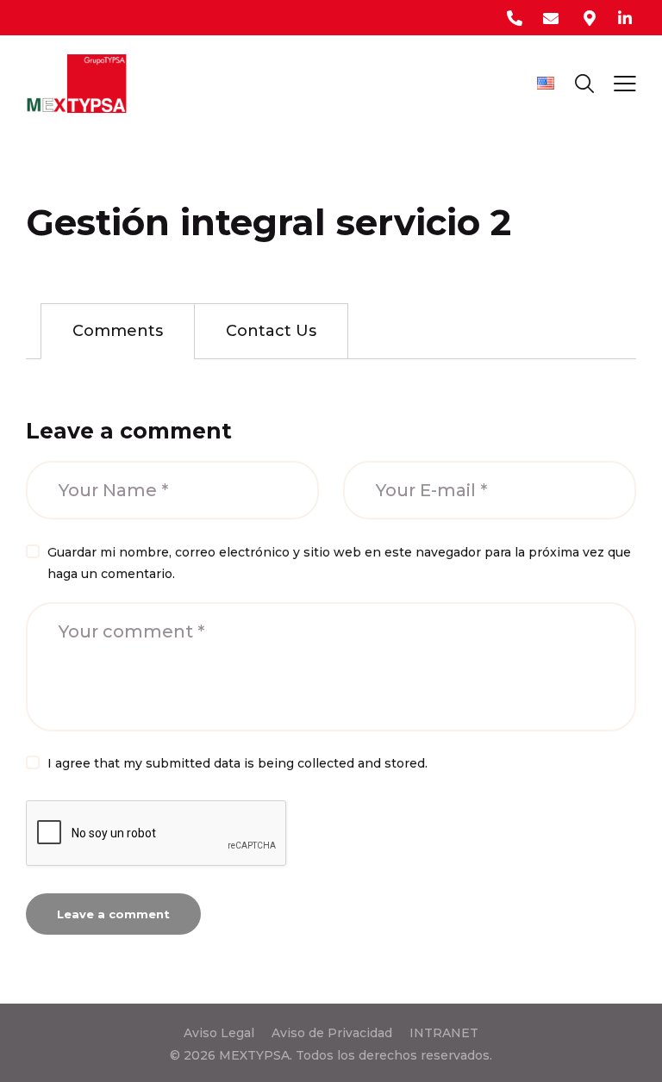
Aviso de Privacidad (332, 1033)
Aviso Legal (219, 1033)
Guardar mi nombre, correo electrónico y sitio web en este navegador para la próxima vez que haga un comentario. (339, 562)
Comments (117, 330)
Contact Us (271, 330)
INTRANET (443, 1033)
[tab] (118, 331)
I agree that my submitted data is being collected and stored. (237, 763)
